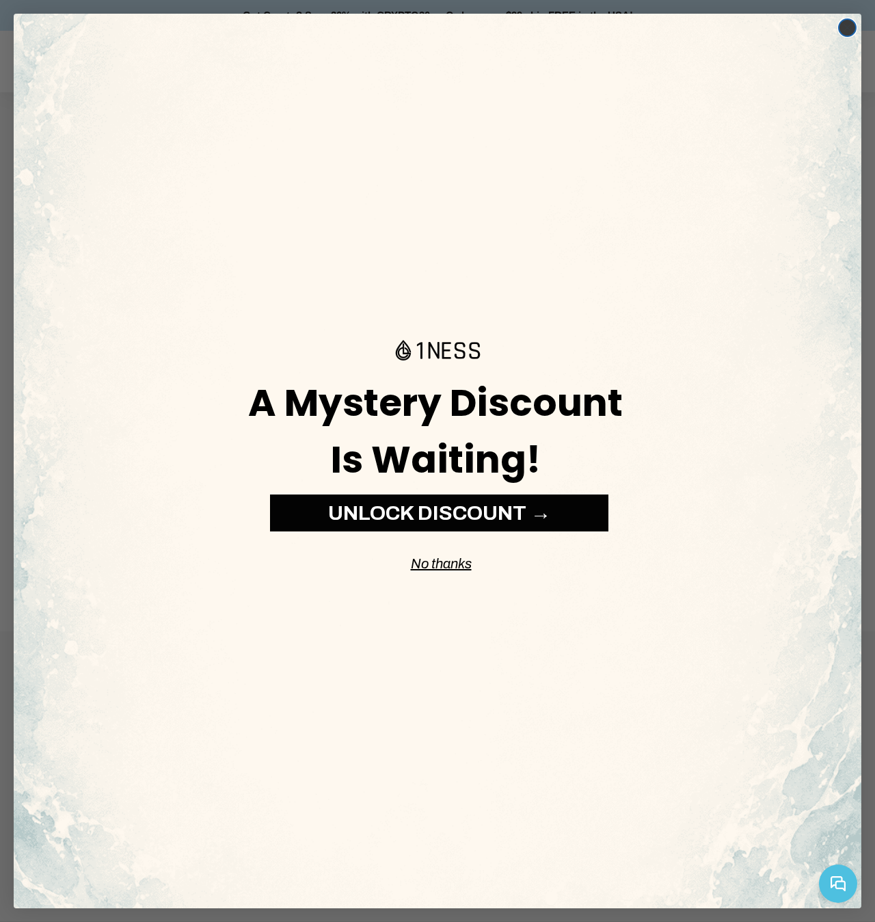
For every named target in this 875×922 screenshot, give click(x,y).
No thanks (441, 563)
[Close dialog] (847, 27)
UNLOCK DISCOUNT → (439, 513)
